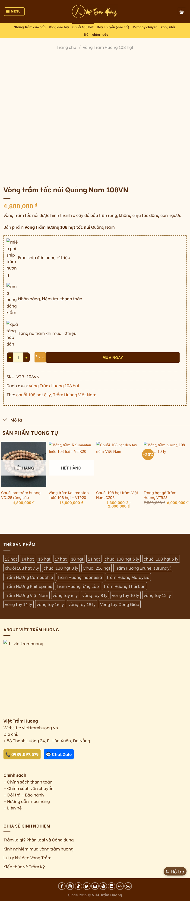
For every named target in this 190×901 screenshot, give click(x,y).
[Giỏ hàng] (181, 11)
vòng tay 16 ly (50, 604)
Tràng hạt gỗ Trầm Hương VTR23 (160, 495)
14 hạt (28, 559)
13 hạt (11, 559)
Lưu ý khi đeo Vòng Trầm (27, 857)
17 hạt (61, 559)
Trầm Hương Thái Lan (124, 586)
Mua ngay (112, 357)
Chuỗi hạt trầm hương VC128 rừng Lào (21, 495)
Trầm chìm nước (96, 34)
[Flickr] (120, 886)
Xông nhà (168, 26)
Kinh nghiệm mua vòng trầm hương (38, 849)
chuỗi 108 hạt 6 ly (161, 559)
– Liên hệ (12, 808)
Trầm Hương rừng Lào (78, 586)
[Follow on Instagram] (70, 886)
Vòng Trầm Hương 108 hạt (108, 47)
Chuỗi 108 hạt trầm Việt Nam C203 (117, 495)
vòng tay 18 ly (82, 604)
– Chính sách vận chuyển (28, 788)
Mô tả (16, 419)
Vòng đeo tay (59, 26)
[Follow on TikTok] (78, 886)
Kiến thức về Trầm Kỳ (24, 866)
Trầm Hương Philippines (28, 586)
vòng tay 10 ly (125, 595)
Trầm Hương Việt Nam (74, 394)
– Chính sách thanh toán (27, 782)
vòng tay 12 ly (157, 595)
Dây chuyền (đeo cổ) (113, 26)
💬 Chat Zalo (59, 754)
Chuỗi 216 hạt (96, 568)
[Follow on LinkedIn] (111, 886)
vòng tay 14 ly (18, 604)
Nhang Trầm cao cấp (30, 26)
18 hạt (77, 559)
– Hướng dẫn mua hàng (26, 801)
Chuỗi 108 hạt (83, 26)
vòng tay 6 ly (65, 595)
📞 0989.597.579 (22, 754)
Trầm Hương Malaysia (127, 577)
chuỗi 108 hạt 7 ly (22, 568)
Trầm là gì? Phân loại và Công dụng (38, 840)
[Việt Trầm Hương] (95, 11)
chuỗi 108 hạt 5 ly (121, 559)
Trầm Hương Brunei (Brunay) (143, 568)
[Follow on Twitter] (87, 886)
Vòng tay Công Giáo (119, 604)
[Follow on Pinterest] (103, 886)
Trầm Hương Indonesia (79, 577)
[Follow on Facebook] (62, 886)
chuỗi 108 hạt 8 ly (33, 394)
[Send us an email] (95, 886)
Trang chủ (66, 47)
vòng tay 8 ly (95, 595)
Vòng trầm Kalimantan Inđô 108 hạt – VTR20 (69, 495)
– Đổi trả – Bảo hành (23, 795)
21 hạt (94, 559)
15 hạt (44, 559)
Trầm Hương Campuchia (29, 577)
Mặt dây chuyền (145, 26)
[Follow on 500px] (128, 886)
